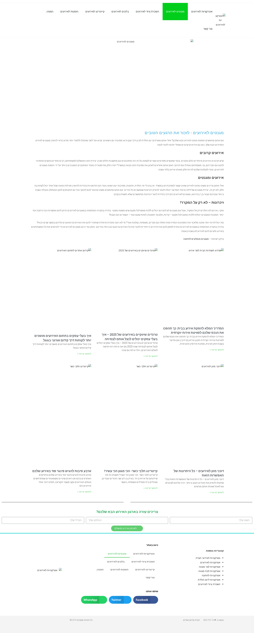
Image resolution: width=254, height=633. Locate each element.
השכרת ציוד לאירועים (147, 11)
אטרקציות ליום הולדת (209, 579)
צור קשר (207, 28)
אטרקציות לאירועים (201, 11)
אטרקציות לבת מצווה (209, 571)
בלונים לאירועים (120, 11)
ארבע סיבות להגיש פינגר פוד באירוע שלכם (61, 471)
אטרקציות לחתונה (211, 575)
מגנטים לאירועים (175, 11)
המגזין (50, 11)
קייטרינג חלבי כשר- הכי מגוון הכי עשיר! (131, 471)
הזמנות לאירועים (69, 11)
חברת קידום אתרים (191, 620)
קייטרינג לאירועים (95, 11)
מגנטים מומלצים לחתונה (196, 239)
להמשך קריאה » (217, 350)
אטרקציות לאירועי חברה (208, 558)
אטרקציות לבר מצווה (209, 566)
